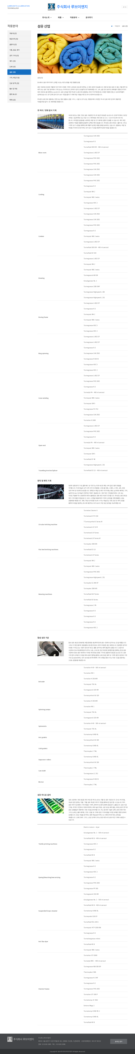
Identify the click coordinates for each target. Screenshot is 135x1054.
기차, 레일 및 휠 (14, 77)
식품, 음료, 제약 (14, 50)
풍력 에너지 (13, 94)
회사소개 (46, 17)
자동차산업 (13, 33)
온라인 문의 (118, 1041)
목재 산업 (12, 100)
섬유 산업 (12, 72)
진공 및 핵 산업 (14, 83)
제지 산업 (12, 61)
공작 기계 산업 (14, 55)
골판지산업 (13, 44)
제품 (60, 17)
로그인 (124, 7)
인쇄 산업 (12, 66)
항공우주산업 (13, 39)
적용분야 (74, 17)
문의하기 (89, 17)
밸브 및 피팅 (13, 89)
